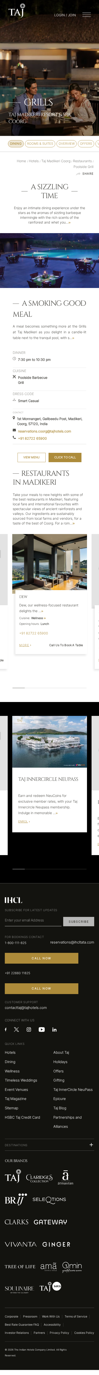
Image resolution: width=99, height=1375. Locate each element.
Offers (58, 1071)
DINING (16, 143)
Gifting (58, 1080)
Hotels (10, 1052)
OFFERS (86, 143)
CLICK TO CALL (65, 457)
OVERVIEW (67, 143)
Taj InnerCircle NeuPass (73, 1089)
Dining (10, 1061)
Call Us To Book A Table (66, 645)
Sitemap (11, 1108)
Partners (39, 1333)
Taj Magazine (15, 1098)
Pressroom (30, 1316)
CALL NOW (41, 958)
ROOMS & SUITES (40, 143)
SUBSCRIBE (79, 921)
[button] (49, 1145)
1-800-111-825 (15, 943)
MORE (24, 645)
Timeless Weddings (21, 1080)
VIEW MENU (31, 457)
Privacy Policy (59, 1333)
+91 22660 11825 (17, 973)
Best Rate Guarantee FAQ (22, 1324)
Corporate (11, 1316)
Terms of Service (76, 1316)
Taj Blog (59, 1108)
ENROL (23, 821)
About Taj (61, 1052)
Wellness (12, 1071)
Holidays (60, 1061)
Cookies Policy (84, 1333)
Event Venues (16, 1089)
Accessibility (52, 1324)
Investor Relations (17, 1333)
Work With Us (51, 1316)
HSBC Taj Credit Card (22, 1117)
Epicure (59, 1098)
